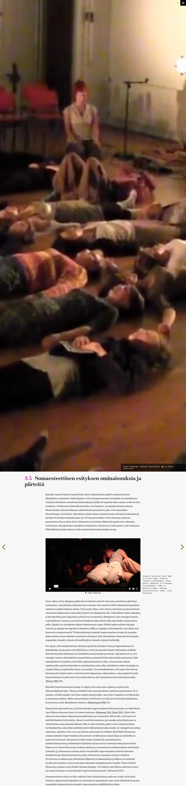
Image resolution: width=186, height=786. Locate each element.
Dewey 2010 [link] (52, 681)
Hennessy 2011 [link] (104, 712)
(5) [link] (57, 751)
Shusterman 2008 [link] (97, 702)
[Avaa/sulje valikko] (183, 3)
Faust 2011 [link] (117, 712)
